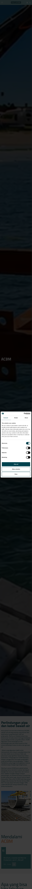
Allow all (16, 464)
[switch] (28, 448)
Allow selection (16, 469)
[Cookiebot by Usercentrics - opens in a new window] (23, 414)
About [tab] (26, 417)
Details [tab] (16, 417)
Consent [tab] (5, 417)
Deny (16, 474)
